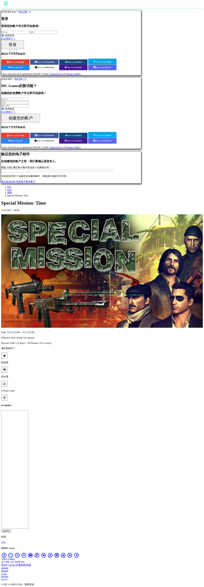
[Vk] (44, 555)
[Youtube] (30, 555)
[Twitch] (37, 555)
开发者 (17, 562)
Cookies (4, 574)
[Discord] (57, 555)
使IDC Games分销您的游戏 (16, 565)
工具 (12, 562)
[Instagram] (17, 555)
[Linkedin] (70, 555)
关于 (3, 562)
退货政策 (4, 576)
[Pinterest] (24, 555)
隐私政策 (4, 571)
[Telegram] (76, 555)
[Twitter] (11, 555)
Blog (22, 562)
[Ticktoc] (50, 555)
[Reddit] (63, 555)
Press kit (4, 579)
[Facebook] (4, 555)
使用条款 (4, 568)
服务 (7, 562)
